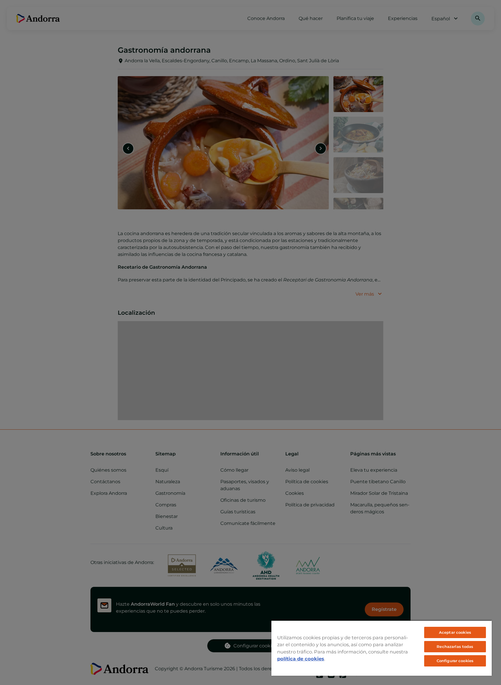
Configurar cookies (455, 660)
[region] (381, 648)
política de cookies (300, 659)
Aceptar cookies (455, 632)
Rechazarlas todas (455, 646)
